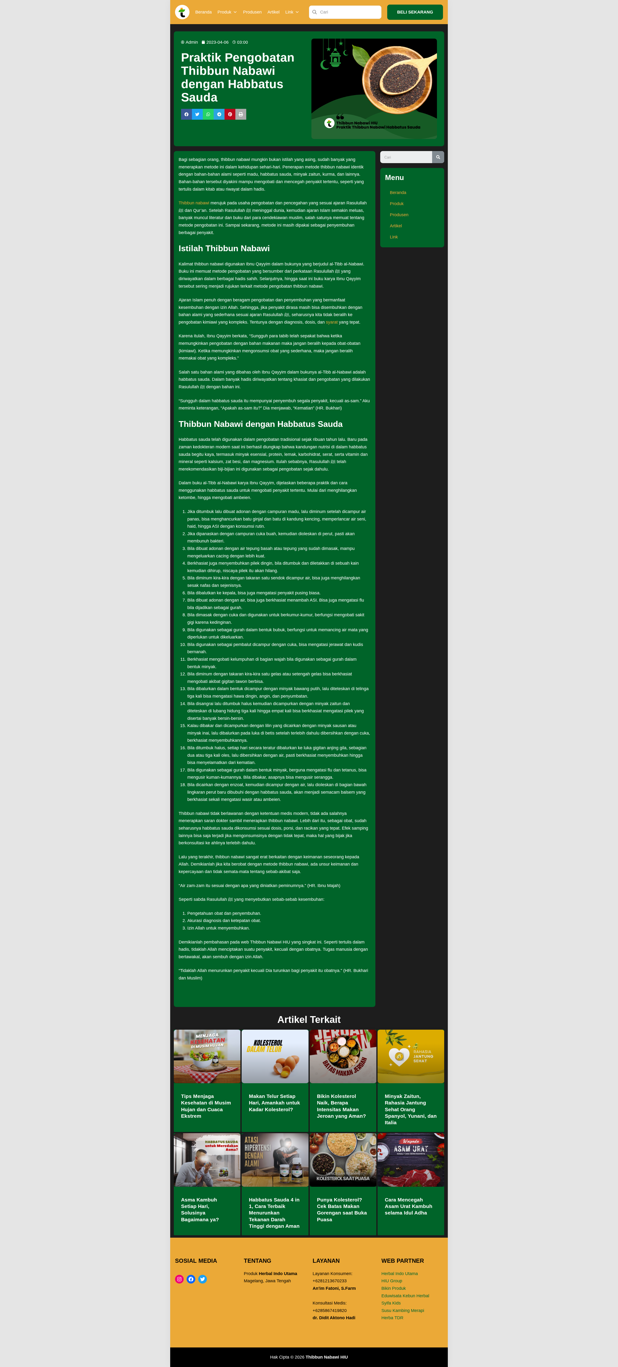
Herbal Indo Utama (399, 1273)
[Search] (438, 157)
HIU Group (391, 1280)
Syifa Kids (391, 1303)
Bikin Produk (393, 1288)
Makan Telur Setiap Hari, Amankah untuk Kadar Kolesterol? (274, 1102)
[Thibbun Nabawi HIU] (182, 12)
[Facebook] (191, 1279)
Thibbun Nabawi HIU (327, 1357)
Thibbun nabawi (194, 203)
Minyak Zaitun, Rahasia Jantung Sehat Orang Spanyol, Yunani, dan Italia (411, 1109)
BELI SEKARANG (415, 12)
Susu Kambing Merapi (402, 1310)
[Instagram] (179, 1279)
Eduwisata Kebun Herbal (405, 1295)
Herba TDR (392, 1317)
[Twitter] (202, 1279)
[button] (186, 114)
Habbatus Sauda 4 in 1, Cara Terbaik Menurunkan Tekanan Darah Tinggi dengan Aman (274, 1213)
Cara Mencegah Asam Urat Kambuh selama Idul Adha (408, 1206)
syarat (332, 322)
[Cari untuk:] (345, 11)
